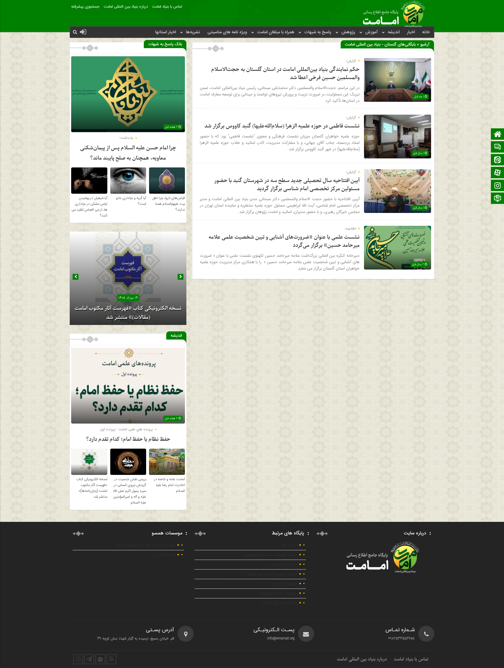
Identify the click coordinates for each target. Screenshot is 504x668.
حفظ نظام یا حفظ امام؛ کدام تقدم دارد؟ (128, 439)
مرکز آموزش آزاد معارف (279, 602)
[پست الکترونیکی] (497, 147)
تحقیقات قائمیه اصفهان (278, 593)
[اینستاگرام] (497, 186)
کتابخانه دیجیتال (284, 564)
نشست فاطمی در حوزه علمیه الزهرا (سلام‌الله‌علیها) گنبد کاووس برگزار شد (282, 126)
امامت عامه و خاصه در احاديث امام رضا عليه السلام (169, 485)
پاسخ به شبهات (317, 32)
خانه (426, 32)
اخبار (411, 32)
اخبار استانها (165, 32)
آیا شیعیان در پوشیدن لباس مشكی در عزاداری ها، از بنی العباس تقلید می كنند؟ (89, 206)
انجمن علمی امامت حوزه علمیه (272, 574)
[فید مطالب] (111, 659)
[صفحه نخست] (497, 134)
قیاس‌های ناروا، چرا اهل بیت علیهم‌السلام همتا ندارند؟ (169, 204)
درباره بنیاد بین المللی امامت (126, 7)
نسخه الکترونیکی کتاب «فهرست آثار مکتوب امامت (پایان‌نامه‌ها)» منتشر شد (91, 488)
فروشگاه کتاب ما (284, 583)
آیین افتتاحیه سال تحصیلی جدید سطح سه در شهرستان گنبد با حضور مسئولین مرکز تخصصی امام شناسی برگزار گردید (287, 185)
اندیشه (394, 32)
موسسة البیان (164, 554)
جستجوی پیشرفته (85, 7)
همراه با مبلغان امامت (275, 32)
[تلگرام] (497, 198)
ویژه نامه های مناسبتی (227, 32)
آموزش (371, 32)
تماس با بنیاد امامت (167, 7)
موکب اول (289, 545)
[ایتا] (497, 160)
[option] (128, 278)
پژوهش (348, 32)
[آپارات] (497, 173)
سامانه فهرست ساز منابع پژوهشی (270, 554)
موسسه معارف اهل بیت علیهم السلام (145, 545)
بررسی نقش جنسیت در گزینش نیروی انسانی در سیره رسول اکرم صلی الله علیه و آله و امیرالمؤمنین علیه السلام (129, 491)
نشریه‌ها (193, 32)
